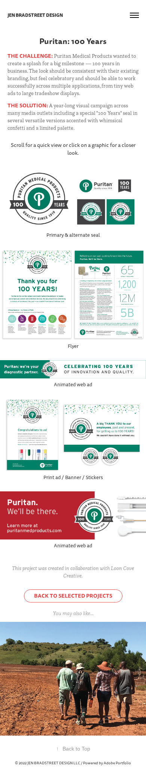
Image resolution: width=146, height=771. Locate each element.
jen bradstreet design (35, 15)
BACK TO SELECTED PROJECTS (73, 596)
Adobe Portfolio (117, 763)
